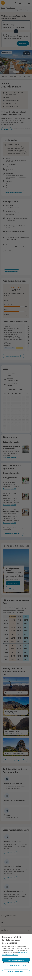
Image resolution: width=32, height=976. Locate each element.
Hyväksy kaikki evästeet (16, 960)
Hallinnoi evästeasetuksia (16, 972)
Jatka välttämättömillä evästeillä (16, 966)
